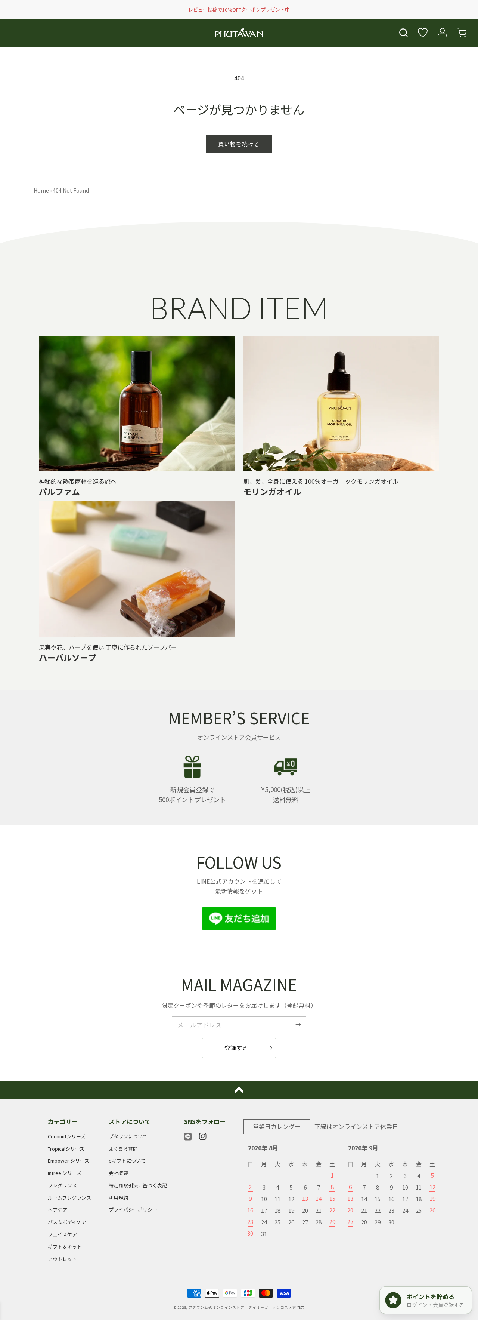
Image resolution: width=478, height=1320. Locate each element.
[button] (403, 33)
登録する (236, 1048)
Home (41, 190)
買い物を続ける (239, 144)
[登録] (298, 1024)
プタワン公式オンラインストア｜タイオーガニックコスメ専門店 (246, 1307)
